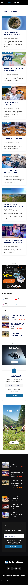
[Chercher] (26, 2)
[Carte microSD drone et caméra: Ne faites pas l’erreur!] (5, 325)
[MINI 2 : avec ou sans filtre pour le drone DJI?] (14, 161)
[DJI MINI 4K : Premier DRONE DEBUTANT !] (5, 515)
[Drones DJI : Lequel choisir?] (14, 129)
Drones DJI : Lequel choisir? (14, 138)
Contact (23, 575)
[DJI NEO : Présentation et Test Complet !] (5, 507)
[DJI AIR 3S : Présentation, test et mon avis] (5, 499)
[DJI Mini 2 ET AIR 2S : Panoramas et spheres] (14, 23)
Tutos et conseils (7, 52)
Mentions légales (16, 573)
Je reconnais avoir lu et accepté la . (14, 542)
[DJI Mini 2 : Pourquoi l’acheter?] (14, 93)
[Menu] (2, 2)
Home (3, 6)
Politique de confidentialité (11, 575)
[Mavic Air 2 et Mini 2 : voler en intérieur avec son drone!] (14, 231)
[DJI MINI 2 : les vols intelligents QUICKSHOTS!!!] (14, 195)
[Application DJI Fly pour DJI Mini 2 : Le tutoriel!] (14, 59)
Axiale (6, 580)
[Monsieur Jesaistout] (14, 2)
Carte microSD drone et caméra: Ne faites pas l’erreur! (17, 324)
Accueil (7, 573)
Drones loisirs (6, 16)
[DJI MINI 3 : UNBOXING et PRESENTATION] (5, 317)
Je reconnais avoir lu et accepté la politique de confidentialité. (15, 389)
